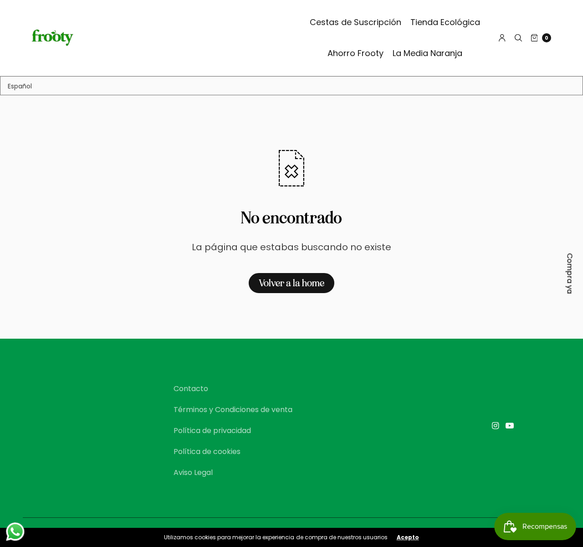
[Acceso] (502, 37)
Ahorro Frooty (355, 53)
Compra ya (569, 273)
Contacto (191, 388)
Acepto (408, 537)
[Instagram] (495, 426)
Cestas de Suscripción (355, 22)
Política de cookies (207, 451)
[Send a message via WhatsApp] (15, 531)
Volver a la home (291, 283)
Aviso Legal (193, 472)
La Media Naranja (427, 53)
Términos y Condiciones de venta (233, 409)
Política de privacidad (212, 430)
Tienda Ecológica (445, 22)
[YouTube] (510, 426)
